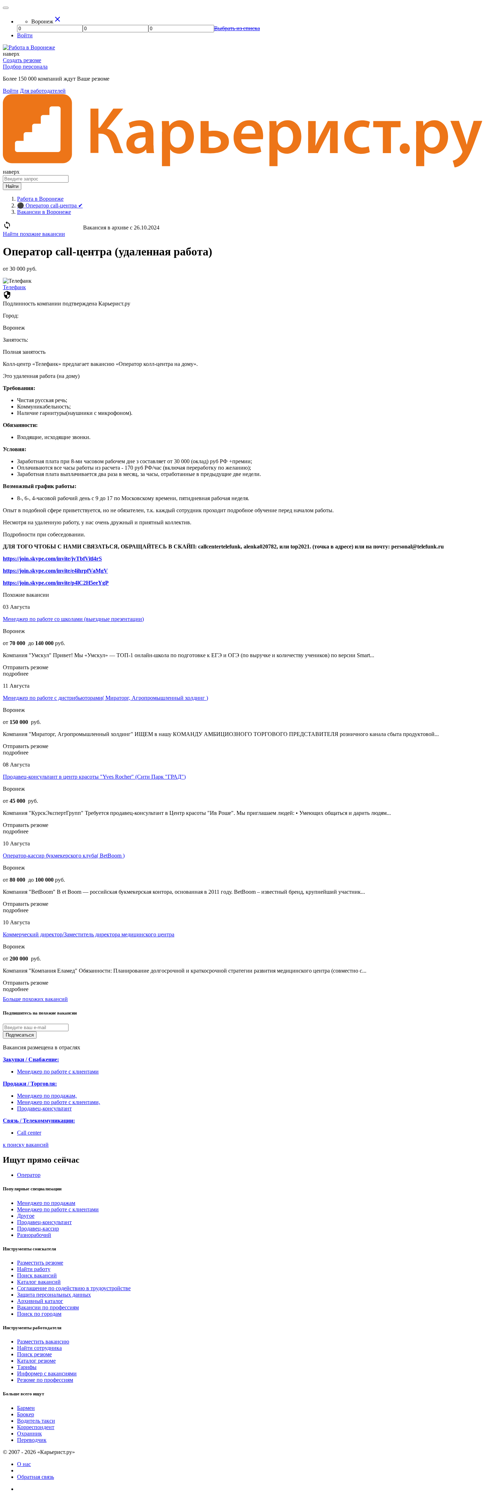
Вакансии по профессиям (48, 1307)
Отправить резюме (25, 667)
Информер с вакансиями (47, 1373)
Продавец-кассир (38, 1229)
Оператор (28, 1175)
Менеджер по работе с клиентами (58, 1072)
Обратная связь (35, 1477)
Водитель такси (36, 1421)
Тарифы (27, 1367)
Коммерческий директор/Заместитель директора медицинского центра (88, 934)
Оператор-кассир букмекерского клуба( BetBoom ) (64, 856)
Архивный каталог (40, 1301)
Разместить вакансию (43, 1342)
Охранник (29, 1434)
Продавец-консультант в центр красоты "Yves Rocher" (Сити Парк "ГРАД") (94, 777)
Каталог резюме (36, 1361)
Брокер (25, 1414)
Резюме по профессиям (45, 1380)
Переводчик (32, 1440)
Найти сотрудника (39, 1348)
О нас (24, 1464)
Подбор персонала (25, 67)
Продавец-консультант (44, 1108)
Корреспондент (35, 1427)
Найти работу (33, 1269)
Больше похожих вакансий (35, 999)
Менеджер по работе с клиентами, (58, 1102)
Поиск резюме (34, 1354)
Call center (29, 1133)
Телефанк (14, 287)
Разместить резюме (40, 1263)
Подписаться (20, 1035)
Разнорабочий (34, 1235)
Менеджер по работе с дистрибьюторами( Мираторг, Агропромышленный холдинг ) (105, 698)
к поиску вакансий (26, 1145)
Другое (25, 1216)
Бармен (26, 1408)
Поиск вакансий (37, 1275)
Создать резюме (22, 60)
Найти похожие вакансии (34, 234)
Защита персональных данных (54, 1295)
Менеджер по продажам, (47, 1096)
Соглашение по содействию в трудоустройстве (74, 1288)
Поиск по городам (39, 1314)
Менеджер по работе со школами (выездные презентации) (73, 619)
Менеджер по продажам (46, 1203)
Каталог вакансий (39, 1282)
